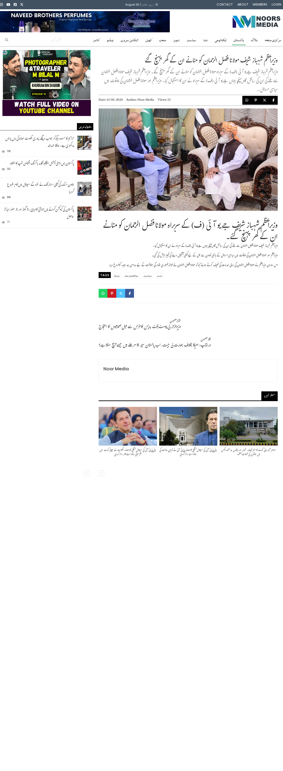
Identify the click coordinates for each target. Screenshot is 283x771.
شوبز (176, 39)
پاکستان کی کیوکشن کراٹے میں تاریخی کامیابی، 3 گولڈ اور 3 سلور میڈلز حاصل (39, 213)
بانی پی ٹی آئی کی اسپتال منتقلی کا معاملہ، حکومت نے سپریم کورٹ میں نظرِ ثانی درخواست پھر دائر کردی (127, 452)
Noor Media (146, 100)
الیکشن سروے (129, 39)
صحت (162, 39)
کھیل (148, 39)
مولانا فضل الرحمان (131, 275)
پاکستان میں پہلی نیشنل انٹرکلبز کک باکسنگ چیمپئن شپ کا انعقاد (42, 164)
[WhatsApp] (246, 100)
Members (260, 4)
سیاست (191, 39)
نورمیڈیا (116, 275)
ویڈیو (110, 39)
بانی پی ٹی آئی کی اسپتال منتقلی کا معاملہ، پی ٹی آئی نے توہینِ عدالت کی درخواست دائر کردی (188, 452)
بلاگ (254, 39)
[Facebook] (273, 100)
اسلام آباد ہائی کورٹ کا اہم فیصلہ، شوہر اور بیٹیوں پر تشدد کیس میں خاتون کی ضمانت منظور (248, 452)
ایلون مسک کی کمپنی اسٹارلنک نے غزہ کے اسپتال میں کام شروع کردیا (40, 188)
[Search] (6, 40)
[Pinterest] (255, 100)
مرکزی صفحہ (273, 39)
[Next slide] (101, 473)
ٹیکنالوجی (221, 39)
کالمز (96, 39)
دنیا (205, 39)
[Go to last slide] (87, 473)
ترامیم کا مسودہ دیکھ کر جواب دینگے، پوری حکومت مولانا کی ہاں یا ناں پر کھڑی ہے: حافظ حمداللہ (39, 142)
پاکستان (239, 39)
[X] (264, 100)
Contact (225, 4)
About (243, 4)
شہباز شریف (147, 275)
